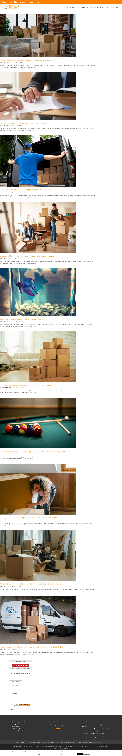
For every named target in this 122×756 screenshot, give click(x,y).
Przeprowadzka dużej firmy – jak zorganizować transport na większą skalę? (31, 647)
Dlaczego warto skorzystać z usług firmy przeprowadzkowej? (25, 189)
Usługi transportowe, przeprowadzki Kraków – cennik (71, 742)
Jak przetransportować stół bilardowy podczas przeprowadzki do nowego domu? (33, 451)
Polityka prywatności (87, 742)
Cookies (95, 742)
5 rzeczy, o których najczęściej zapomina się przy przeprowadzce (27, 256)
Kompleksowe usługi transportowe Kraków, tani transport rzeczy (40, 742)
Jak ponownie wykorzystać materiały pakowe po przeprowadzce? (27, 385)
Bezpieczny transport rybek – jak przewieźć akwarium (22, 319)
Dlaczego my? (95, 7)
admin (9, 62)
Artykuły (102, 7)
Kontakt (117, 7)
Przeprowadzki (71, 7)
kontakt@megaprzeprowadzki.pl (19, 730)
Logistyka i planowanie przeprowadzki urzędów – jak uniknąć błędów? (29, 517)
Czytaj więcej (86, 754)
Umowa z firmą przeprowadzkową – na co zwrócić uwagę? (24, 123)
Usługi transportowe (82, 7)
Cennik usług (110, 7)
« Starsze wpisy (3, 660)
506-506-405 (21, 665)
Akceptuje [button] (80, 754)
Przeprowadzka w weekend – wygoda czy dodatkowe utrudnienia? (27, 60)
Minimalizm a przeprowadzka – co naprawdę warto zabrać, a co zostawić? (30, 584)
